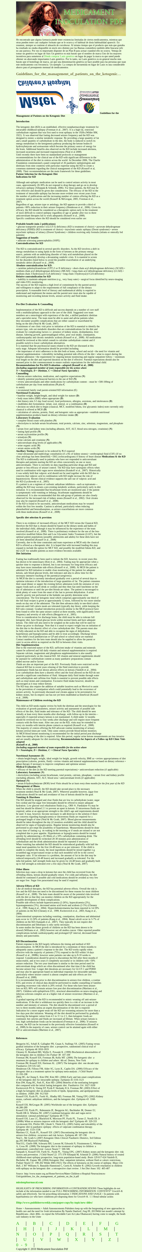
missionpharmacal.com (29, 1182)
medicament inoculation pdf (75, 16)
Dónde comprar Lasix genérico (59, 56)
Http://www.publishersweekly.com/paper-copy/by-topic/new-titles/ (54, 1202)
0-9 (23, 1244)
